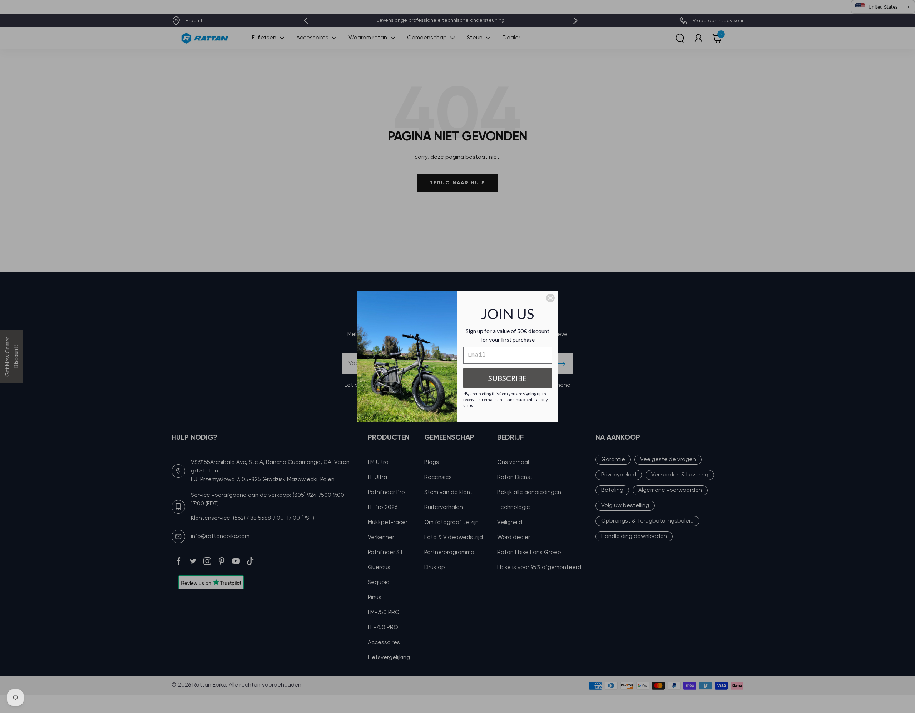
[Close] (550, 298)
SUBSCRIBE (507, 378)
